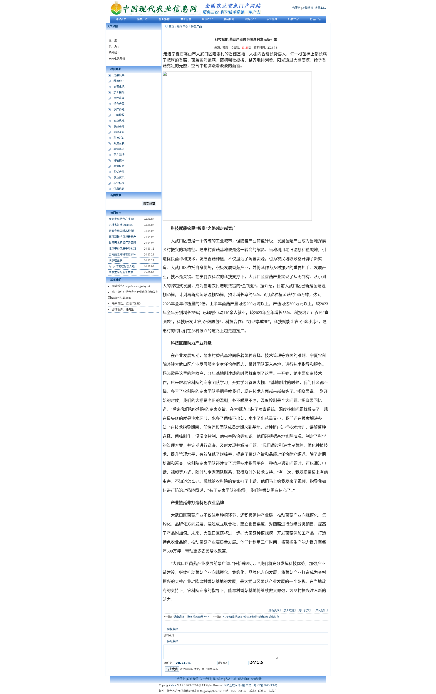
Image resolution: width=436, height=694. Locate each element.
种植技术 (119, 160)
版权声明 (218, 679)
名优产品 (119, 172)
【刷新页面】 (274, 610)
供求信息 (119, 189)
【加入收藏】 (289, 610)
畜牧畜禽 (119, 98)
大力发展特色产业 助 (121, 219)
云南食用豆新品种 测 (121, 231)
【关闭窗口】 (321, 610)
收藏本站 (320, 8)
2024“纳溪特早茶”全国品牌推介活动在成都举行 (251, 617)
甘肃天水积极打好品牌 (122, 242)
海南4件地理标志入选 (122, 266)
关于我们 (205, 679)
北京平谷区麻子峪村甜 (122, 248)
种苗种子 (119, 81)
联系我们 (192, 679)
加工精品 (119, 92)
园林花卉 (119, 132)
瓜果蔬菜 (119, 75)
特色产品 (119, 103)
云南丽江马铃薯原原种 (122, 254)
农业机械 (119, 120)
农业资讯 (119, 177)
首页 (171, 26)
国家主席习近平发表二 (122, 272)
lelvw (173, 685)
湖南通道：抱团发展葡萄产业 (191, 617)
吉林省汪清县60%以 (121, 225)
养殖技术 (119, 166)
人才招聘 (230, 679)
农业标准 (119, 183)
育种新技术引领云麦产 (122, 236)
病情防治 (119, 149)
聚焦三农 (119, 143)
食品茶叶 (119, 126)
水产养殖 (119, 109)
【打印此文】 (304, 610)
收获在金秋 (115, 260)
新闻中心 (182, 26)
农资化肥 (119, 86)
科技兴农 (119, 137)
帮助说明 (243, 679)
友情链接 (307, 8)
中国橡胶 (119, 115)
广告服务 (295, 8)
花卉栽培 (119, 154)
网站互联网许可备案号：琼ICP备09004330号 (250, 685)
